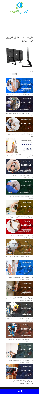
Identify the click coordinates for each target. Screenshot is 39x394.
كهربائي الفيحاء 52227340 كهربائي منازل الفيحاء (20, 94)
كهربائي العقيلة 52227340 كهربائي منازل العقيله (20, 217)
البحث (31, 71)
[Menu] (19, 23)
